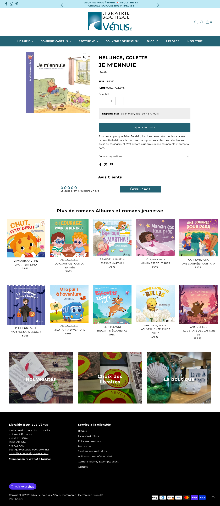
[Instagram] (11, 4)
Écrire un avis (140, 189)
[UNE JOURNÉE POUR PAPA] (198, 237)
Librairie (24, 41)
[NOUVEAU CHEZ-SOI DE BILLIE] (155, 303)
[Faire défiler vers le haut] (213, 496)
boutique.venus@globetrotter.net (29, 449)
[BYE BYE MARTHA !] (112, 237)
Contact (83, 466)
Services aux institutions (92, 451)
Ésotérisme (87, 41)
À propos (172, 41)
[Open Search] (195, 22)
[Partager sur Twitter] (106, 165)
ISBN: (102, 87)
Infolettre (195, 41)
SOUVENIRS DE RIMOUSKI (122, 41)
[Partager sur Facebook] (101, 165)
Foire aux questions (110, 156)
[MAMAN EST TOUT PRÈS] (155, 237)
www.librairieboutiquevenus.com (28, 453)
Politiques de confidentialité (95, 456)
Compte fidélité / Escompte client (98, 461)
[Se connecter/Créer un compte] (201, 22)
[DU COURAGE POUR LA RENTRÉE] (69, 238)
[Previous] (62, 4)
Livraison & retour (88, 436)
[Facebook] (6, 4)
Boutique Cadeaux (55, 41)
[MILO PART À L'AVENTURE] (69, 304)
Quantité (104, 94)
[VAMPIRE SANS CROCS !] (26, 305)
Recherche (84, 446)
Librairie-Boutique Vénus (45, 495)
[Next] (157, 4)
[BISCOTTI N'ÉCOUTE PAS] (112, 304)
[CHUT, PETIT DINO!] (26, 238)
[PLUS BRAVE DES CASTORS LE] (198, 304)
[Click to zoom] (84, 57)
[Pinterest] (17, 4)
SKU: (101, 81)
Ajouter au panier (144, 127)
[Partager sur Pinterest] (111, 165)
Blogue (152, 41)
